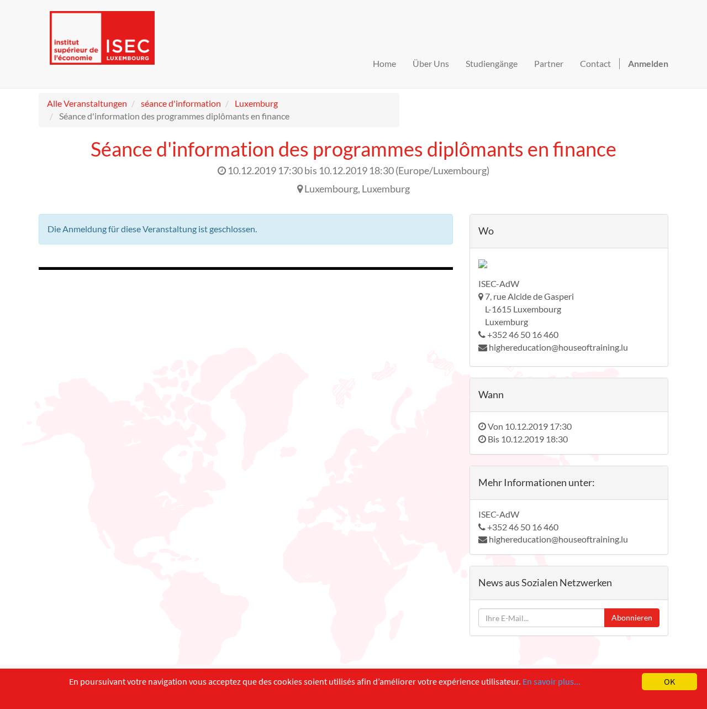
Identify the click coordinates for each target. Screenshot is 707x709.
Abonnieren (631, 617)
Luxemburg (256, 103)
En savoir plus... (552, 681)
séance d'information (181, 103)
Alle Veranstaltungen (87, 103)
